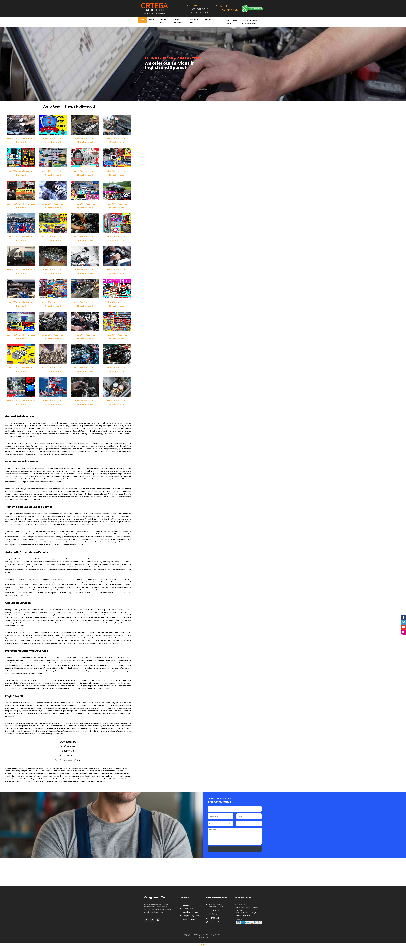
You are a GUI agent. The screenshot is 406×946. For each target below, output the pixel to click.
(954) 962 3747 (68, 746)
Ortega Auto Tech (155, 897)
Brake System (188, 909)
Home (142, 20)
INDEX (203, 945)
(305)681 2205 (68, 755)
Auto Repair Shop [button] (194, 21)
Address (194, 5)
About (151, 20)
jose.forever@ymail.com (68, 760)
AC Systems (187, 905)
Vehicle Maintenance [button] (179, 21)
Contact (207, 20)
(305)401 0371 (68, 751)
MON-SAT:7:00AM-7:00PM (232, 22)
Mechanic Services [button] (162, 21)
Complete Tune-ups (190, 912)
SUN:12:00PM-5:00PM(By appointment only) (250, 22)
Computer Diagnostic (191, 916)
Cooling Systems (189, 919)
